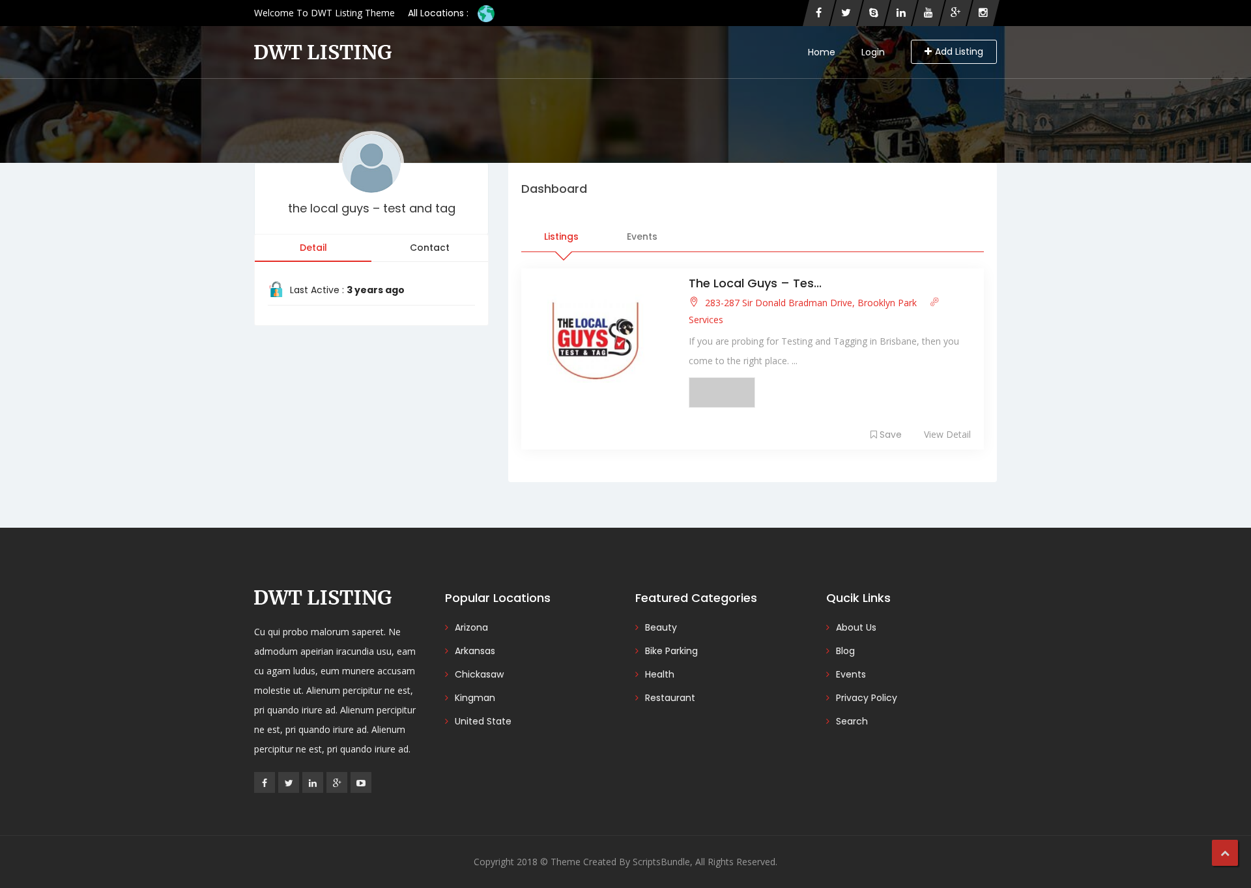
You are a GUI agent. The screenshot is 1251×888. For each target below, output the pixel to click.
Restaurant (670, 697)
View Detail (947, 434)
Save (890, 434)
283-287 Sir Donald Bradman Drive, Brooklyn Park (810, 302)
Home (821, 52)
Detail (313, 247)
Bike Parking (671, 650)
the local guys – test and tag (371, 208)
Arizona (471, 627)
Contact (430, 247)
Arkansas (475, 650)
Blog (845, 650)
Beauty (661, 627)
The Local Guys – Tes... (755, 283)
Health (659, 674)
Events (642, 236)
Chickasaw (479, 674)
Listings (561, 236)
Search (852, 721)
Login (873, 52)
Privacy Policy (866, 697)
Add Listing (959, 51)
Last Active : (347, 289)
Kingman (475, 697)
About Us (856, 627)
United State (483, 721)
